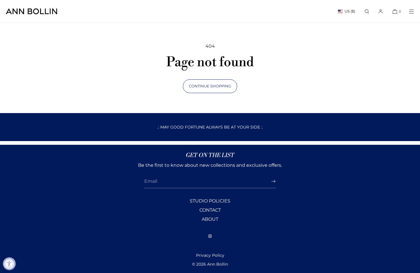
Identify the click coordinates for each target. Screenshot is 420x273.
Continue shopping (210, 86)
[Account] (380, 11)
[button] (367, 11)
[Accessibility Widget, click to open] (9, 263)
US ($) (350, 11)
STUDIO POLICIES (210, 201)
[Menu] (408, 11)
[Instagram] (210, 236)
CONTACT (210, 210)
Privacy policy (210, 255)
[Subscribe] (268, 181)
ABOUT (210, 219)
